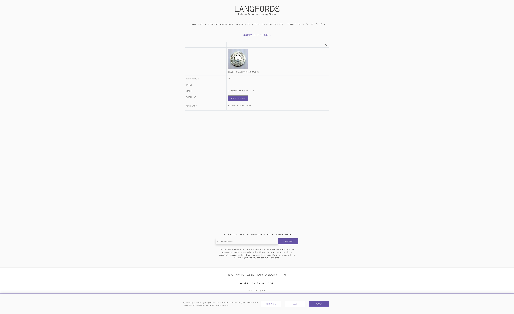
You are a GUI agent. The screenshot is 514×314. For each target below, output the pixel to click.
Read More (271, 304)
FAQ (285, 275)
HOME (193, 24)
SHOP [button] (201, 24)
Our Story (279, 24)
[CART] (307, 24)
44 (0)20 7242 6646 (259, 283)
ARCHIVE (240, 275)
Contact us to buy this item (241, 91)
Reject (295, 304)
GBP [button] (300, 24)
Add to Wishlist (238, 98)
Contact (291, 24)
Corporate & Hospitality (221, 24)
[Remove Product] (325, 44)
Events (256, 24)
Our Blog (267, 24)
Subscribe (288, 241)
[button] (312, 24)
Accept (319, 304)
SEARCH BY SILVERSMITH (268, 275)
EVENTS (250, 275)
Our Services (243, 24)
